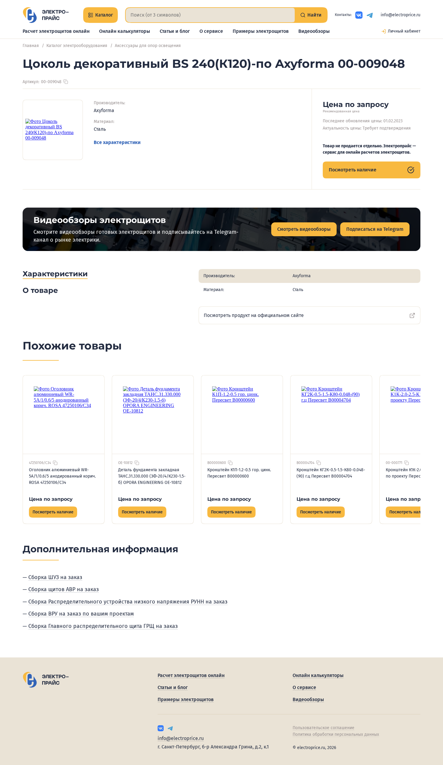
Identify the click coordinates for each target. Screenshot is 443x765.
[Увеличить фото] (53, 130)
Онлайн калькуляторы (124, 31)
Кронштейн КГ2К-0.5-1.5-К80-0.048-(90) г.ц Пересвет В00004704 (331, 473)
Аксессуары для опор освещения (148, 45)
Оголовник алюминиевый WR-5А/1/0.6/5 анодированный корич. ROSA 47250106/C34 (62, 476)
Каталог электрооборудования (76, 45)
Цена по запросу (51, 499)
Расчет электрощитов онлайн (56, 31)
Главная (31, 45)
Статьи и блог (175, 31)
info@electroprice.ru (400, 14)
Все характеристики (117, 142)
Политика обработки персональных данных (336, 734)
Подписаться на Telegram (375, 229)
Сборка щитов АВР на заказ (63, 589)
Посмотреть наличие (352, 170)
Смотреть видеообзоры (304, 229)
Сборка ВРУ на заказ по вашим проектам (81, 613)
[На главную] (46, 15)
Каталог (104, 15)
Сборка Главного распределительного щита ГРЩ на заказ (103, 626)
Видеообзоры (314, 31)
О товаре (40, 290)
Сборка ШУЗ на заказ (55, 577)
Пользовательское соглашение (323, 727)
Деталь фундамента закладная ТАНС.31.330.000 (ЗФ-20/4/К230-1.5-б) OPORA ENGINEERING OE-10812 (152, 476)
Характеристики (55, 273)
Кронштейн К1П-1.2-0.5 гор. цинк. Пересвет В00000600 (239, 473)
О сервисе (211, 31)
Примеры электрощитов (261, 31)
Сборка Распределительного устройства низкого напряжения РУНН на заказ (128, 601)
